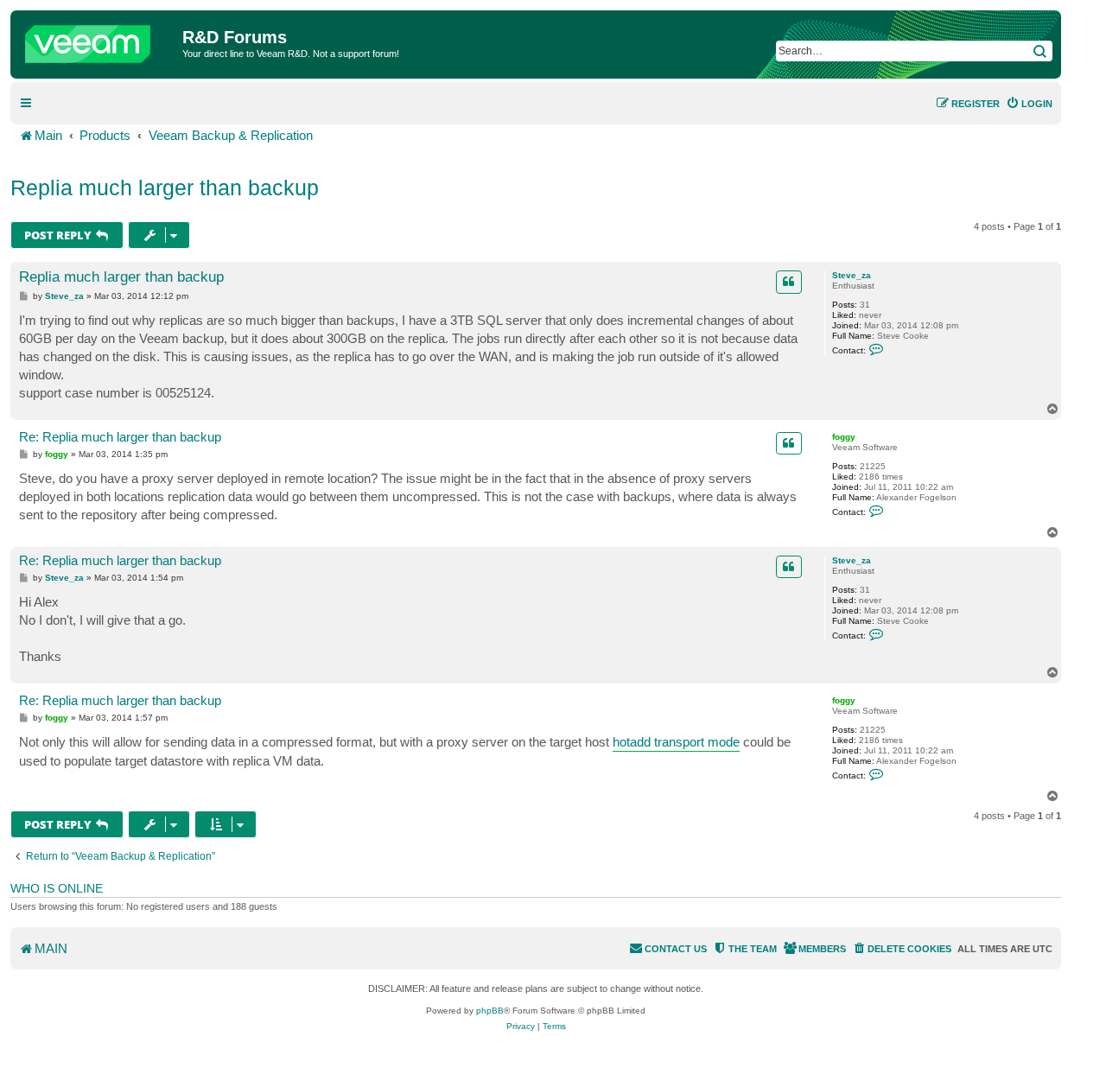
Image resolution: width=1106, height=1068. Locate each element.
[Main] (98, 40)
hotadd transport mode (676, 741)
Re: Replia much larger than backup (120, 436)
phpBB (490, 1010)
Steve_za (851, 275)
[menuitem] (1029, 103)
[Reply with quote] (789, 281)
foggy (843, 437)
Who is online (56, 888)
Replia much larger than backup (164, 187)
